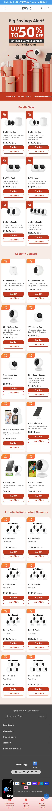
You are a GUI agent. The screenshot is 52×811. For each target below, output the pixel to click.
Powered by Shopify (35, 791)
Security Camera (24, 96)
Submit (41, 716)
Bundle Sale (10, 96)
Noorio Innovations (22, 791)
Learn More (13, 152)
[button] (4, 8)
